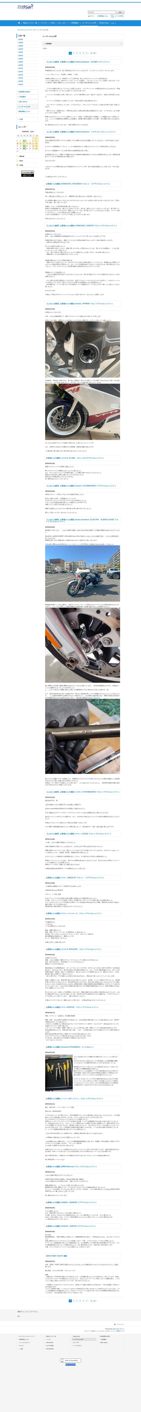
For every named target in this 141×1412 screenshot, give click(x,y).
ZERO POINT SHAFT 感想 (56, 1256)
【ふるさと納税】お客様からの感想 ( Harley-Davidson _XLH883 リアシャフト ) (77, 62)
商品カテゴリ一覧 (51, 1336)
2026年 (21, 39)
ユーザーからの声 (24, 106)
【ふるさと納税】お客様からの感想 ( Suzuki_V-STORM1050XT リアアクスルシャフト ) (81, 486)
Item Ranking (49, 1348)
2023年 (21, 49)
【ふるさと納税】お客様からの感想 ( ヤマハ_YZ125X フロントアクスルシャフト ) (78, 834)
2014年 (21, 78)
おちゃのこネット (118, 1329)
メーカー (48, 1339)
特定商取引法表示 (24, 92)
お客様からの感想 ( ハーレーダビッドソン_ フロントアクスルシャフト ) (74, 1098)
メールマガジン (77, 1345)
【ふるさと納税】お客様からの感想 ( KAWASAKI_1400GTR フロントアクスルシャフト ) (81, 226)
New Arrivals (49, 1342)
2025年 (21, 42)
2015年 (21, 75)
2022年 (21, 52)
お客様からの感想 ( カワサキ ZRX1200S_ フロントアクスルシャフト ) (73, 949)
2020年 (21, 59)
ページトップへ (120, 1324)
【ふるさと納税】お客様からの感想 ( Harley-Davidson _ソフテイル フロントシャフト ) (80, 132)
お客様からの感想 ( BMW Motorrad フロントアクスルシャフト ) (71, 1166)
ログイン (92, 16)
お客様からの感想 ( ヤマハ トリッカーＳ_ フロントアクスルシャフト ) (73, 913)
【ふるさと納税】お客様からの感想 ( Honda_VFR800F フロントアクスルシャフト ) (79, 304)
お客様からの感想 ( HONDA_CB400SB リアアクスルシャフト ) (71, 1202)
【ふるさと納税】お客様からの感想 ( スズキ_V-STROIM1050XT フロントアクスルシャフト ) (82, 792)
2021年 (21, 55)
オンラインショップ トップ (26, 1336)
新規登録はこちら (103, 16)
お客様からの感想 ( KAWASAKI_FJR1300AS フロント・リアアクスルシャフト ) (78, 184)
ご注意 (21, 119)
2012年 (21, 84)
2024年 (21, 46)
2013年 (21, 81)
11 (91, 53)
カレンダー (76, 1342)
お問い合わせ (23, 102)
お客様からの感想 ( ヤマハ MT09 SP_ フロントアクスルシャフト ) (72, 1007)
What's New (76, 1336)
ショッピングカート (24, 1342)
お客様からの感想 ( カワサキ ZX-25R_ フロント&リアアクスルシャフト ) (74, 458)
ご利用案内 (22, 97)
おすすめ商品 (50, 1345)
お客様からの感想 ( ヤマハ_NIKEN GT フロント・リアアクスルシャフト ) (75, 878)
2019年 (21, 62)
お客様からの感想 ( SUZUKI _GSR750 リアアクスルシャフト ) (70, 1226)
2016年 (21, 71)
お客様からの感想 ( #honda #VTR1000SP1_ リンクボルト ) (69, 1047)
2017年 (21, 68)
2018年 (21, 65)
